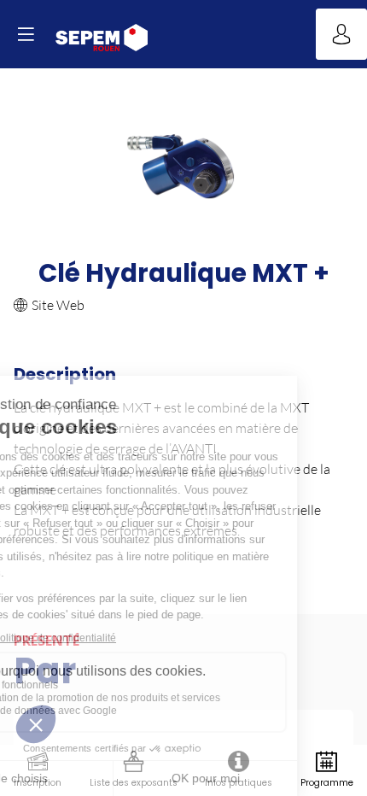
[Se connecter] (341, 34)
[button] (25, 34)
